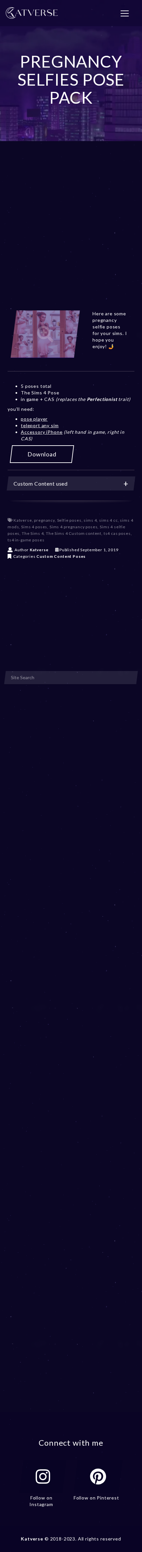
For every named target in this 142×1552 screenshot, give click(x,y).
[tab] (71, 483)
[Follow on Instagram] (42, 1476)
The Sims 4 (33, 533)
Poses (79, 556)
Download (41, 454)
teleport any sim (39, 425)
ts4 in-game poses (26, 539)
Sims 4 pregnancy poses (73, 526)
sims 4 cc (108, 520)
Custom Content (54, 556)
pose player (34, 419)
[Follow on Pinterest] (98, 1476)
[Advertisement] (71, 233)
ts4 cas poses (117, 533)
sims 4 (90, 520)
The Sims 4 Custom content (73, 533)
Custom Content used (41, 483)
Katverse (23, 520)
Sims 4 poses (34, 526)
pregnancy (44, 520)
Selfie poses (69, 520)
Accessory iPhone (41, 432)
